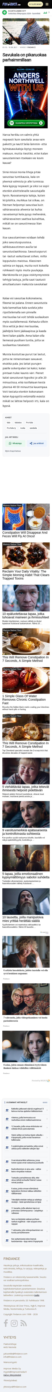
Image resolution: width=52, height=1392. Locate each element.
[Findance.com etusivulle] (11, 4)
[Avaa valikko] (47, 4)
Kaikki (45, 1102)
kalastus (18, 422)
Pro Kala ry (11, 428)
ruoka (22, 428)
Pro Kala (29, 422)
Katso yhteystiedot (12, 1375)
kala (8, 422)
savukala (33, 428)
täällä (36, 1295)
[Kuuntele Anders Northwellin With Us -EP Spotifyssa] (26, 97)
